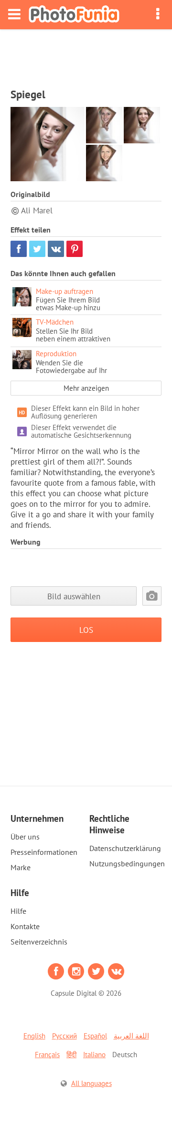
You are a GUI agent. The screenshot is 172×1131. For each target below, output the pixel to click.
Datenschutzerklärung (125, 848)
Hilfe (18, 911)
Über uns (25, 836)
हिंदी (71, 1054)
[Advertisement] (86, 56)
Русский (64, 1035)
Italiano (94, 1054)
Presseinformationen (44, 852)
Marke (21, 867)
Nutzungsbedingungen (127, 863)
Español (95, 1035)
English (34, 1035)
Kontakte (25, 926)
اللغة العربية (131, 1035)
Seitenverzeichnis (39, 941)
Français (47, 1054)
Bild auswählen (73, 596)
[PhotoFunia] (74, 14)
